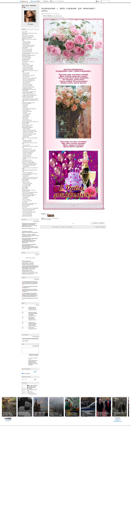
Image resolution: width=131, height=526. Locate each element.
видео (23, 31)
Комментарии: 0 (31, 262)
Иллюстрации (26, 111)
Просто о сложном (27, 172)
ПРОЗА (23, 47)
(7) (35, 315)
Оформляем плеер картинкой (28, 223)
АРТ (23, 112)
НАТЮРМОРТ (25, 113)
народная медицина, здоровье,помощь (26, 127)
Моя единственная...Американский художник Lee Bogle (30, 239)
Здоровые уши (26, 156)
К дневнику (62, 226)
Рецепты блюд (26, 85)
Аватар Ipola (30, 16)
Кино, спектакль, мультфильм (29, 98)
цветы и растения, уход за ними (29, 208)
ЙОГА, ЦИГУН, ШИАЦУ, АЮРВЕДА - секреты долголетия (30, 193)
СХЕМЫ (24, 166)
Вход (40, 1)
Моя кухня (25, 76)
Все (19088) (36, 221)
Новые (103, 226)
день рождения (48, 218)
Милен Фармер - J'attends (28, 263)
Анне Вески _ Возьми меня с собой (30, 272)
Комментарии (33, 5)
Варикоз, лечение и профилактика (30, 137)
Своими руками (25, 42)
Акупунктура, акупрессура (28, 133)
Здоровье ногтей (26, 153)
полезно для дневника (27, 162)
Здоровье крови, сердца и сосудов (30, 142)
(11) (36, 326)
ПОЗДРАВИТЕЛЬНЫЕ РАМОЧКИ (30, 170)
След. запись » (70, 226)
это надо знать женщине (27, 212)
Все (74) (37, 254)
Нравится (95, 223)
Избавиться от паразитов (28, 149)
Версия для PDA (117, 419)
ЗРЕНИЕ (24, 136)
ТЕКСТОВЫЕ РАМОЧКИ (28, 165)
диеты (23, 62)
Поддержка (96, 1)
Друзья (27, 5)
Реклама (24, 188)
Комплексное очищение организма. (30, 146)
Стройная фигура (26, 49)
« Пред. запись (56, 226)
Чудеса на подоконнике (28, 209)
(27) (36, 309)
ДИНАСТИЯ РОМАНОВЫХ (28, 108)
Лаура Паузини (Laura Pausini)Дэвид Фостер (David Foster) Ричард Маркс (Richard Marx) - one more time (30, 267)
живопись (24, 64)
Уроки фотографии (27, 183)
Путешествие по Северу (27, 61)
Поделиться (101, 223)
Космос (24, 104)
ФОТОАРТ (25, 116)
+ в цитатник (56, 13)
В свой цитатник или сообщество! (57, 17)
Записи (23, 5)
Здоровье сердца (26, 155)
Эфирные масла (26, 140)
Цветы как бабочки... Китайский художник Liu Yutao (29, 245)
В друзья (31, 24)
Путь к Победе (25, 186)
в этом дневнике (26, 373)
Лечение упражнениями (28, 130)
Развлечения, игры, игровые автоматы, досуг (28, 37)
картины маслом (26, 66)
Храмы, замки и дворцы (28, 94)
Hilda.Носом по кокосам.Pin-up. (32, 308)
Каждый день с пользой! (28, 151)
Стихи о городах (26, 200)
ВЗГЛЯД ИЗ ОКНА (26, 120)
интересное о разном (26, 87)
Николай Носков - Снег (27, 270)
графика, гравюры (26, 67)
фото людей (24, 205)
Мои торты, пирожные (27, 79)
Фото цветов (25, 184)
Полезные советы (26, 97)
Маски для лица (26, 214)
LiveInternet (24, 1)
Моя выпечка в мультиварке (29, 78)
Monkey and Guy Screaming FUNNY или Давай (33, 313)
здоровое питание (26, 69)
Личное (23, 117)
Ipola (22, 7)
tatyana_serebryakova (57, 15)
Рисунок (24, 115)
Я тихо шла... (32, 327)
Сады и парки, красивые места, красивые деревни (29, 92)
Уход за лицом (26, 213)
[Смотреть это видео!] (25, 309)
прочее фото (25, 182)
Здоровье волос (26, 148)
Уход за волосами (26, 50)
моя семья (24, 123)
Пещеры (24, 107)
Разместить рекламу (117, 421)
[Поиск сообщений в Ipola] (35, 371)
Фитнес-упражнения (26, 35)
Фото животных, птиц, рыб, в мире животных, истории (29, 204)
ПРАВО (24, 106)
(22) (36, 328)
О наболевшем (25, 59)
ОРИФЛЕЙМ (24, 60)
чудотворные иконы (26, 210)
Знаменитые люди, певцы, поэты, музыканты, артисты (29, 96)
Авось (53, 1)
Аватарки (25, 176)
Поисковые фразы (33, 393)
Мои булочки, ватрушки (28, 75)
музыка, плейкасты (26, 125)
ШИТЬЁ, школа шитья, (27, 46)
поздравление (55, 218)
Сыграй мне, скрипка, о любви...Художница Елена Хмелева (30, 232)
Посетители (31, 392)
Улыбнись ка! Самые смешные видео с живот (33, 323)
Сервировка (25, 196)
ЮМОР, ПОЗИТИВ (26, 215)
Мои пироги (25, 72)
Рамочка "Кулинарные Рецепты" (30, 177)
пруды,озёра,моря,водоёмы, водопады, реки (28, 103)
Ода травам (25, 145)
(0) (36, 223)
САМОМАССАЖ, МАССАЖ (28, 131)
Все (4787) (36, 279)
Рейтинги (46, 1)
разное (23, 187)
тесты (23, 202)
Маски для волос (26, 51)
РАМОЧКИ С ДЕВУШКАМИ (28, 163)
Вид (98, 1)
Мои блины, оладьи (27, 84)
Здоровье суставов (27, 132)
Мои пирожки (25, 81)
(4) (35, 319)
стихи (23, 198)
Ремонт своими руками (27, 45)
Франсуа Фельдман (26, 261)
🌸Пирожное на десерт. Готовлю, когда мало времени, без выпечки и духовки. (30, 290)
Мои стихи (25, 119)
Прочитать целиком (47, 17)
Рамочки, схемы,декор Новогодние (30, 167)
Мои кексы (25, 74)
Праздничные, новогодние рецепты (30, 70)
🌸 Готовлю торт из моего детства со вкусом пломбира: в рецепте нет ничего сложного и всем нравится (30, 282)
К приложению (36, 336)
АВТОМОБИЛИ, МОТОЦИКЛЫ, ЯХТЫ (30, 100)
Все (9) (37, 305)
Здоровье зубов (26, 141)
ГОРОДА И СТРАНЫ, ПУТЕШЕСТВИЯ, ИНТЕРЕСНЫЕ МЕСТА (29, 89)
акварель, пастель (27, 65)
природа (24, 180)
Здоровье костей (26, 160)
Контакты (117, 420)
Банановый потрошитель (32, 318)
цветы (23, 207)
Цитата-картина (25, 57)
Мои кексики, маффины (28, 80)
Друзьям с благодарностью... (28, 228)
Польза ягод (25, 41)
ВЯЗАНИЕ (25, 44)
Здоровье (25, 128)
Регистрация (34, 1)
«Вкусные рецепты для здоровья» (29, 39)
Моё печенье (25, 83)
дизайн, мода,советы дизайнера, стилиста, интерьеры (29, 195)
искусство (24, 110)
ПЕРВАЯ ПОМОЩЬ (27, 152)
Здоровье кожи (26, 135)
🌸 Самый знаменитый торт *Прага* (30, 298)
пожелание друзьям (26, 161)
